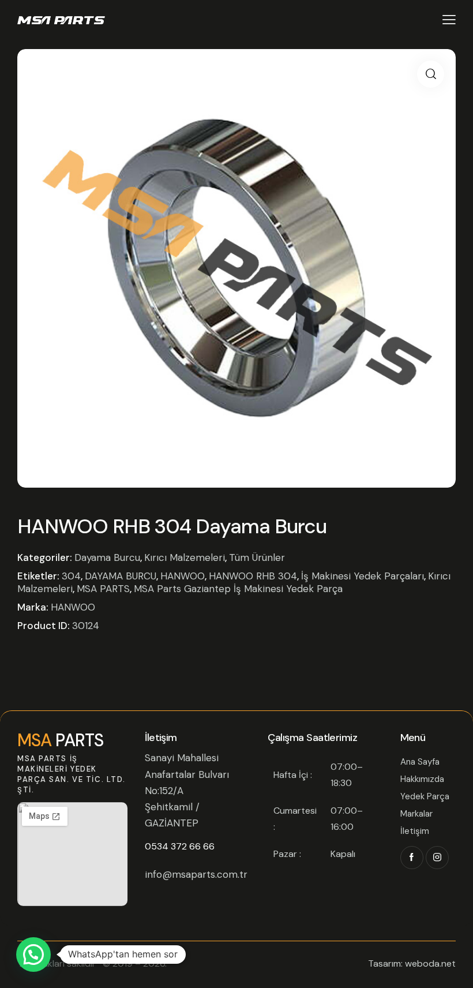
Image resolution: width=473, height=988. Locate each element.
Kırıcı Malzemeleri (184, 557)
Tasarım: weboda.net (412, 963)
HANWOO (182, 576)
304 (71, 576)
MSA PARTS (103, 588)
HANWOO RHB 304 (253, 576)
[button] (430, 74)
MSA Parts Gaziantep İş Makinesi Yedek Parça (238, 588)
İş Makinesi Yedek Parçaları (362, 576)
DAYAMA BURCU (120, 576)
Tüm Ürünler (257, 557)
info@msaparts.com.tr (196, 874)
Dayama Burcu (107, 557)
